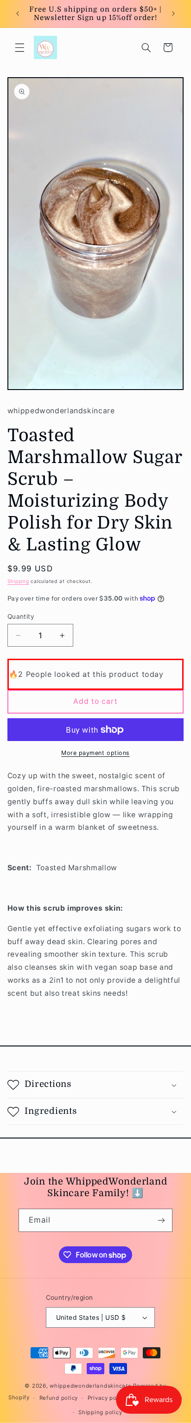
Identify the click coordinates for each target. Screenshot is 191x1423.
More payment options (95, 752)
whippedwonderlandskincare (90, 1386)
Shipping (18, 581)
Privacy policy (107, 1398)
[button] (19, 47)
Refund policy (58, 1398)
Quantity (20, 616)
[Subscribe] (161, 1220)
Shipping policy (100, 1412)
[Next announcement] (173, 13)
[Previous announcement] (17, 13)
